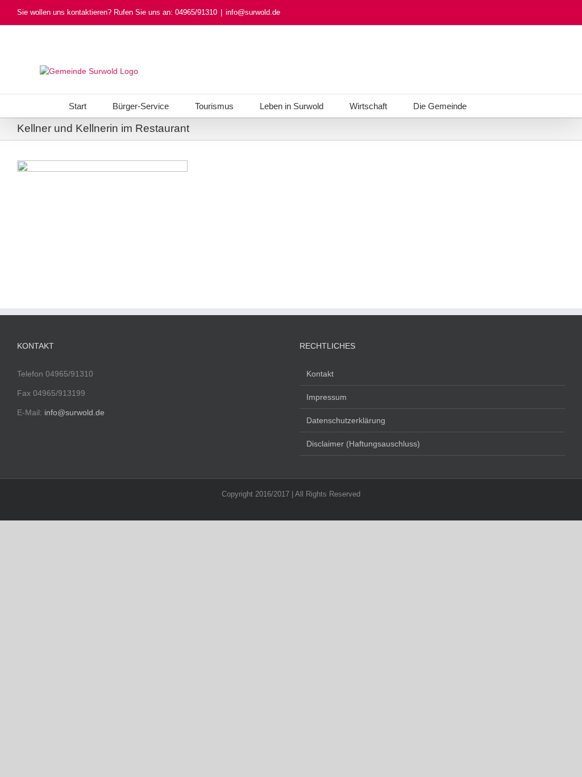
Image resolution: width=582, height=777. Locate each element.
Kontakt (320, 373)
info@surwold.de (253, 12)
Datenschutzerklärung (345, 420)
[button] (496, 105)
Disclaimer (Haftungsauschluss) (363, 443)
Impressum (326, 397)
